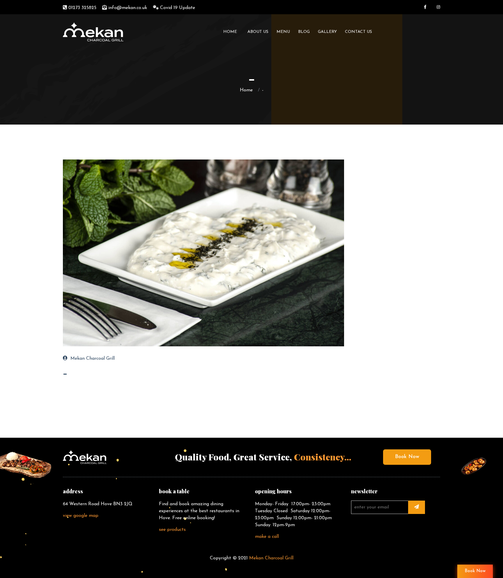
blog (304, 32)
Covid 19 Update (177, 8)
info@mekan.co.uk (127, 8)
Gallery (327, 32)
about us (257, 32)
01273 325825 (81, 8)
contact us (358, 32)
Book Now (407, 457)
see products (172, 529)
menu (283, 32)
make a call (267, 536)
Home (231, 32)
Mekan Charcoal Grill (92, 358)
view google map (80, 515)
